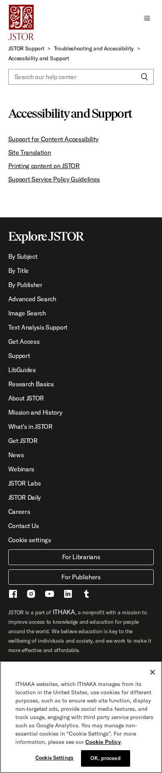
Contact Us (23, 526)
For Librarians (81, 557)
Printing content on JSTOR (44, 166)
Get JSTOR (23, 441)
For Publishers (81, 577)
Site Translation (29, 152)
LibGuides (22, 370)
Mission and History (35, 412)
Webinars (21, 469)
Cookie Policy (103, 741)
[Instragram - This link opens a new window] (31, 595)
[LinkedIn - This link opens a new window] (68, 595)
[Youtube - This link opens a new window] (49, 595)
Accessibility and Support (38, 58)
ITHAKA (64, 612)
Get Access (24, 341)
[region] (81, 717)
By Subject (23, 256)
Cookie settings (29, 540)
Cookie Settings (54, 757)
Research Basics (31, 384)
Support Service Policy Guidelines (54, 179)
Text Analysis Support (38, 327)
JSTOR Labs (24, 483)
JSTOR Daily (24, 497)
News (16, 455)
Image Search (27, 313)
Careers (19, 511)
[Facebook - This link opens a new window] (13, 595)
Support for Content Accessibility (53, 139)
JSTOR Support (26, 48)
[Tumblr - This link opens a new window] (86, 595)
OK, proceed (105, 758)
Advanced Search (32, 299)
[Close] (152, 672)
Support (19, 356)
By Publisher (25, 285)
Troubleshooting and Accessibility (94, 48)
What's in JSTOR (30, 426)
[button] (147, 17)
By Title (18, 270)
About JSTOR (26, 398)
